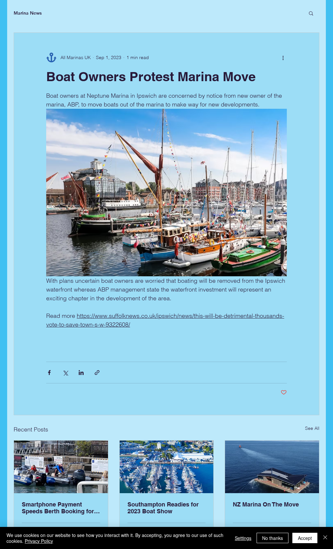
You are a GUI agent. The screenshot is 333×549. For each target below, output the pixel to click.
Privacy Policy (39, 541)
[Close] (325, 538)
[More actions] (283, 57)
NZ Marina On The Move (266, 504)
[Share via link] (97, 372)
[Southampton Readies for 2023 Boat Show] (167, 467)
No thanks (272, 538)
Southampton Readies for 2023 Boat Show (163, 508)
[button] (311, 13)
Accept (305, 538)
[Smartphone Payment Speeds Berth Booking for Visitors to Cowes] (61, 467)
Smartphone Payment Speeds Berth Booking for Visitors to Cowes (58, 508)
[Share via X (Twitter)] (65, 372)
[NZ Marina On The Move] (272, 467)
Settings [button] (243, 538)
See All (312, 428)
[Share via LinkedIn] (81, 372)
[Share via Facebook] (49, 372)
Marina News (28, 13)
